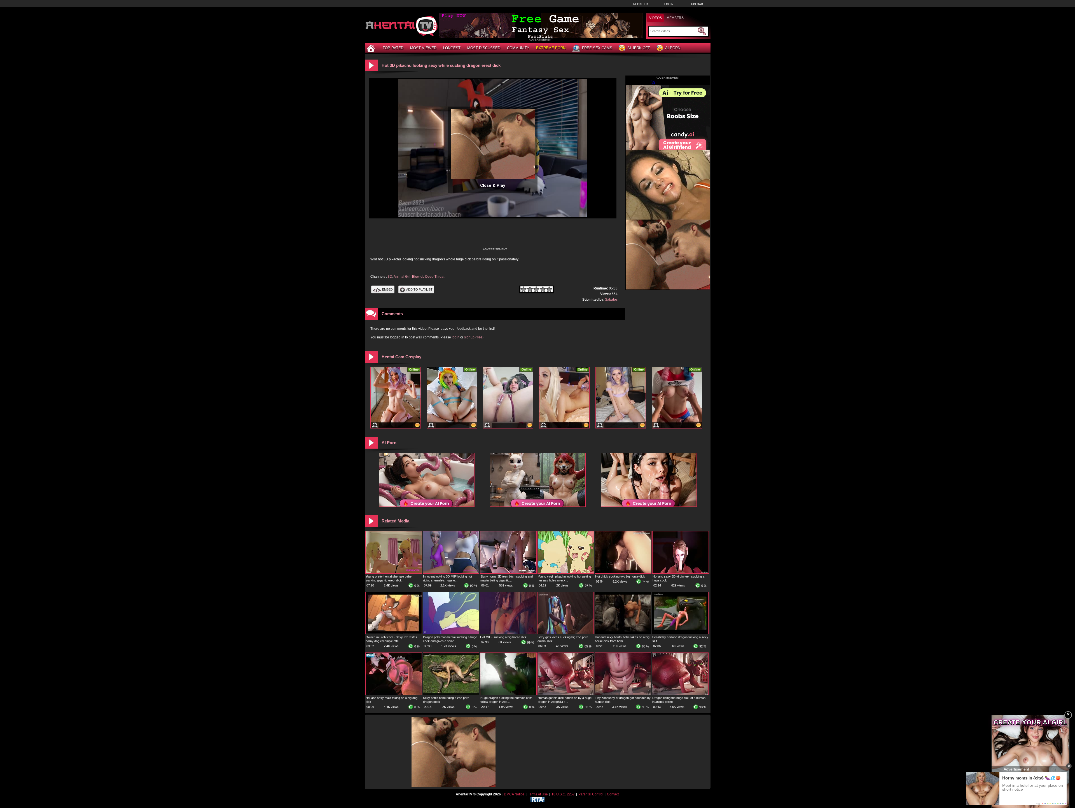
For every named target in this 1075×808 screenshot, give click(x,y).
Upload (697, 4)
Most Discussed (483, 48)
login (455, 337)
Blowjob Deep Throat (428, 277)
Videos (655, 18)
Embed (387, 289)
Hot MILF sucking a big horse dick (503, 637)
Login (668, 4)
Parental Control (590, 794)
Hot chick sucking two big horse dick (620, 576)
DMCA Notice (514, 794)
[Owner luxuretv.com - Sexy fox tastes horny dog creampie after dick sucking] (394, 633)
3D (390, 277)
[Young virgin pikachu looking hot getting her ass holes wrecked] (566, 572)
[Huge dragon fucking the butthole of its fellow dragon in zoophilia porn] (508, 694)
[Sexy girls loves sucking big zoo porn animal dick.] (565, 633)
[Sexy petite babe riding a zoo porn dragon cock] (451, 694)
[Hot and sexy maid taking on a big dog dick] (394, 694)
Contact (613, 794)
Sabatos (611, 299)
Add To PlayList (419, 289)
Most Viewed (423, 48)
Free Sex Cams (597, 48)
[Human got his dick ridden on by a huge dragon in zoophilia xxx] (566, 694)
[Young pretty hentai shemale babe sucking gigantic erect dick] (394, 572)
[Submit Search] (702, 31)
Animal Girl (402, 277)
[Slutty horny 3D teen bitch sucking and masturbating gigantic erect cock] (508, 572)
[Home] (371, 48)
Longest (452, 48)
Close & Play (492, 185)
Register (640, 4)
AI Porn (672, 48)
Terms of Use (538, 794)
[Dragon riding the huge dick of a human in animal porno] (680, 694)
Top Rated (393, 48)
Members (675, 18)
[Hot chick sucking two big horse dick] (623, 572)
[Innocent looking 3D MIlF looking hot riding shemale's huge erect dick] (451, 572)
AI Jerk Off (638, 48)
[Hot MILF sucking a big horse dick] (508, 633)
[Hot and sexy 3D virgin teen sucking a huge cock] (681, 572)
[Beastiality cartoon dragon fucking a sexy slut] (680, 633)
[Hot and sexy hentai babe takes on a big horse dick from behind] (623, 633)
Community (518, 48)
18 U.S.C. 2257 (563, 794)
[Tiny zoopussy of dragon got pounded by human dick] (623, 694)
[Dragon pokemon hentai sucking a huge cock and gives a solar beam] (451, 633)
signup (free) (473, 337)
